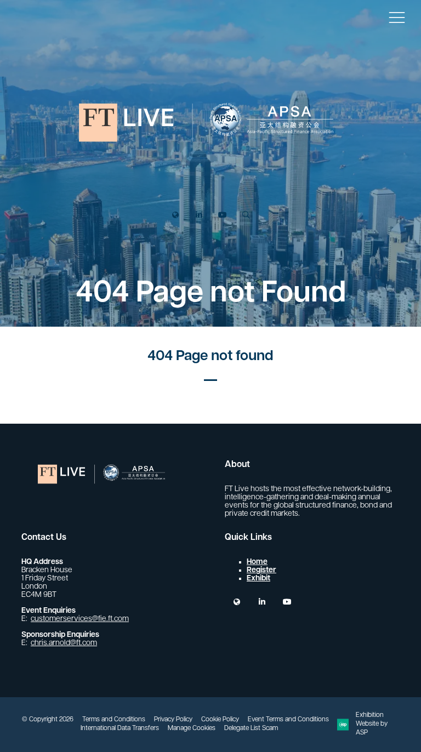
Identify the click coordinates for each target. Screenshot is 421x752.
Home (257, 562)
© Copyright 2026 (47, 719)
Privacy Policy (173, 719)
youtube (287, 602)
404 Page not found (210, 356)
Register (261, 570)
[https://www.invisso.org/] (210, 180)
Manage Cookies (191, 728)
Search (246, 215)
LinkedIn (198, 215)
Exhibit (258, 578)
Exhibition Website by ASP (372, 724)
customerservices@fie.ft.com (80, 619)
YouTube (222, 215)
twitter (236, 602)
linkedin (262, 602)
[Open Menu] (397, 17)
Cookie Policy (220, 719)
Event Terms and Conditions (288, 719)
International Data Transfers (120, 728)
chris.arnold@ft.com (64, 643)
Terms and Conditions (113, 719)
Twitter (175, 215)
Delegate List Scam (251, 728)
